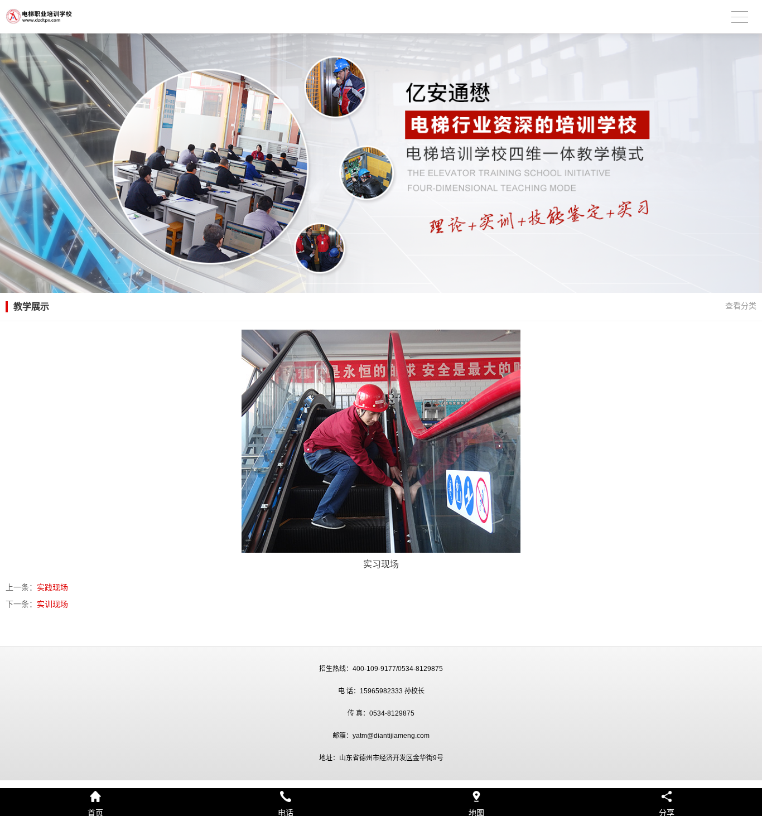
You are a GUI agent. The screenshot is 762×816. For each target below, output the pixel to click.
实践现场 (52, 587)
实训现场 (52, 604)
